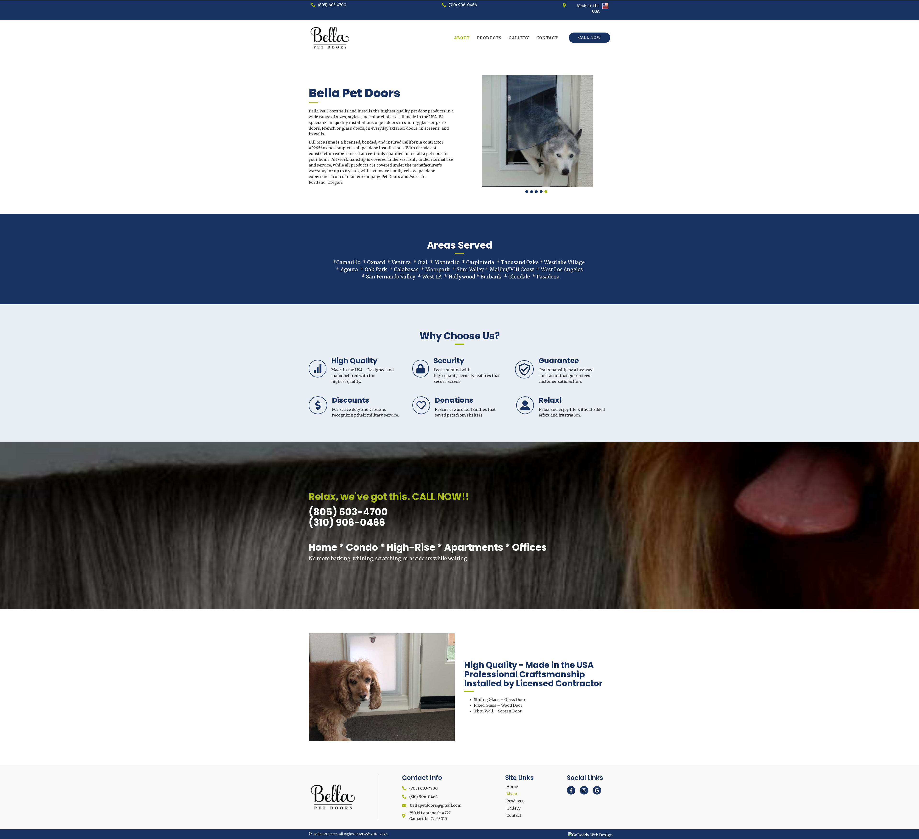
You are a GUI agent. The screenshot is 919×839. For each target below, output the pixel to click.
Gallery (513, 808)
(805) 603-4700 (332, 4)
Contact (513, 815)
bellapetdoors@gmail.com (435, 805)
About (511, 793)
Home (512, 786)
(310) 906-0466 (462, 4)
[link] (461, 38)
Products (515, 801)
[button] (589, 38)
